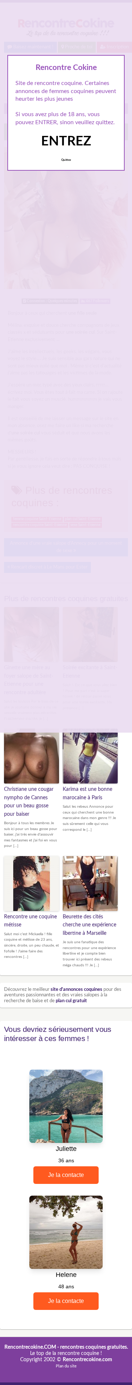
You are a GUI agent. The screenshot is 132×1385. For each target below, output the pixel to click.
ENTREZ (66, 141)
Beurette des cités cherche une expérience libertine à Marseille (89, 925)
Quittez (66, 160)
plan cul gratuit (71, 1001)
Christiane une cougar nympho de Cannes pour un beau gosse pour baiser (29, 801)
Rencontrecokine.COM (30, 1347)
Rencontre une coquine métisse (30, 920)
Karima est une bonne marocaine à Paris (87, 793)
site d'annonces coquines (76, 989)
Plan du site (66, 1366)
